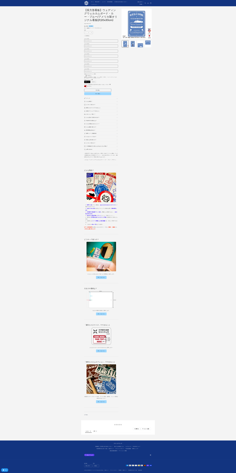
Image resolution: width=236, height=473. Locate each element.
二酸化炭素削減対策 (113, 450)
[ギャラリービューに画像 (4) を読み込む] (147, 43)
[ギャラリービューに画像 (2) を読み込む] (132, 43)
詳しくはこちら (101, 277)
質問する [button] (137, 428)
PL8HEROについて (136, 446)
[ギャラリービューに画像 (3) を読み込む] (140, 43)
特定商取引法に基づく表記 (102, 448)
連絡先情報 (140, 470)
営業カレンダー (135, 448)
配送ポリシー (125, 470)
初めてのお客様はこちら (119, 446)
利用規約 (120, 470)
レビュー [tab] (87, 431)
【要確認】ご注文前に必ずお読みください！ (104, 446)
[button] (97, 1)
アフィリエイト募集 (123, 450)
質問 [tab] (94, 431)
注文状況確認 (128, 448)
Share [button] (86, 414)
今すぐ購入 (97, 93)
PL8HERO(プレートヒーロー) (92, 470)
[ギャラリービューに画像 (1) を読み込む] (125, 43)
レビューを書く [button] (147, 428)
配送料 (88, 28)
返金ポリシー (111, 448)
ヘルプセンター (128, 446)
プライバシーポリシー (119, 448)
